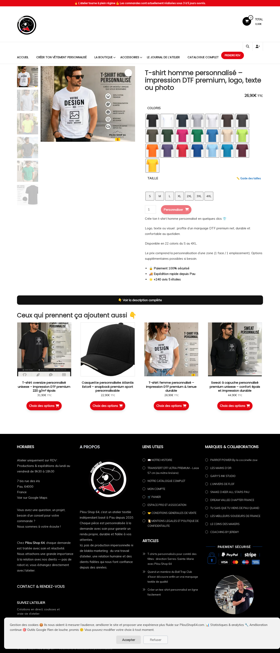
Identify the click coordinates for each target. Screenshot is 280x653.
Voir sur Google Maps (32, 498)
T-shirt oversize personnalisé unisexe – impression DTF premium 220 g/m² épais (44, 386)
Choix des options (42, 406)
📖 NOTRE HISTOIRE (160, 460)
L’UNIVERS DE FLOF (222, 484)
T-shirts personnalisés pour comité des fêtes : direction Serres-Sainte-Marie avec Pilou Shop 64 (172, 558)
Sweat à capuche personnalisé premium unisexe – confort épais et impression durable (235, 386)
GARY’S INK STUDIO (223, 476)
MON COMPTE (156, 489)
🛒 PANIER (154, 497)
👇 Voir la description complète (140, 300)
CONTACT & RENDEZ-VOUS (41, 586)
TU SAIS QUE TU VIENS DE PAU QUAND (234, 508)
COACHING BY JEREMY (224, 532)
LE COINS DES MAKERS (225, 524)
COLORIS (154, 108)
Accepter (128, 640)
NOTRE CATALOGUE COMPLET (166, 481)
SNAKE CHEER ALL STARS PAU (229, 492)
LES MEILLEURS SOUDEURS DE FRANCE (235, 516)
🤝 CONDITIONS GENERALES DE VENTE (172, 513)
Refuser (155, 640)
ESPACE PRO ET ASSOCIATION (167, 505)
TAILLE (152, 178)
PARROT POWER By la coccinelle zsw (233, 460)
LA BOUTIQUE (103, 57)
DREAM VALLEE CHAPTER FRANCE (232, 500)
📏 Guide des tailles (248, 178)
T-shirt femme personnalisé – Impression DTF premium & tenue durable (171, 386)
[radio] (152, 120)
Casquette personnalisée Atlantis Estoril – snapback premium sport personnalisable (108, 386)
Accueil (22, 57)
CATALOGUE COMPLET (203, 57)
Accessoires (129, 57)
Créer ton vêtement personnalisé (61, 57)
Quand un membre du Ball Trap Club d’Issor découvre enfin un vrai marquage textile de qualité (173, 576)
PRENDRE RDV (232, 55)
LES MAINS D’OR (220, 468)
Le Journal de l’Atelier (163, 57)
